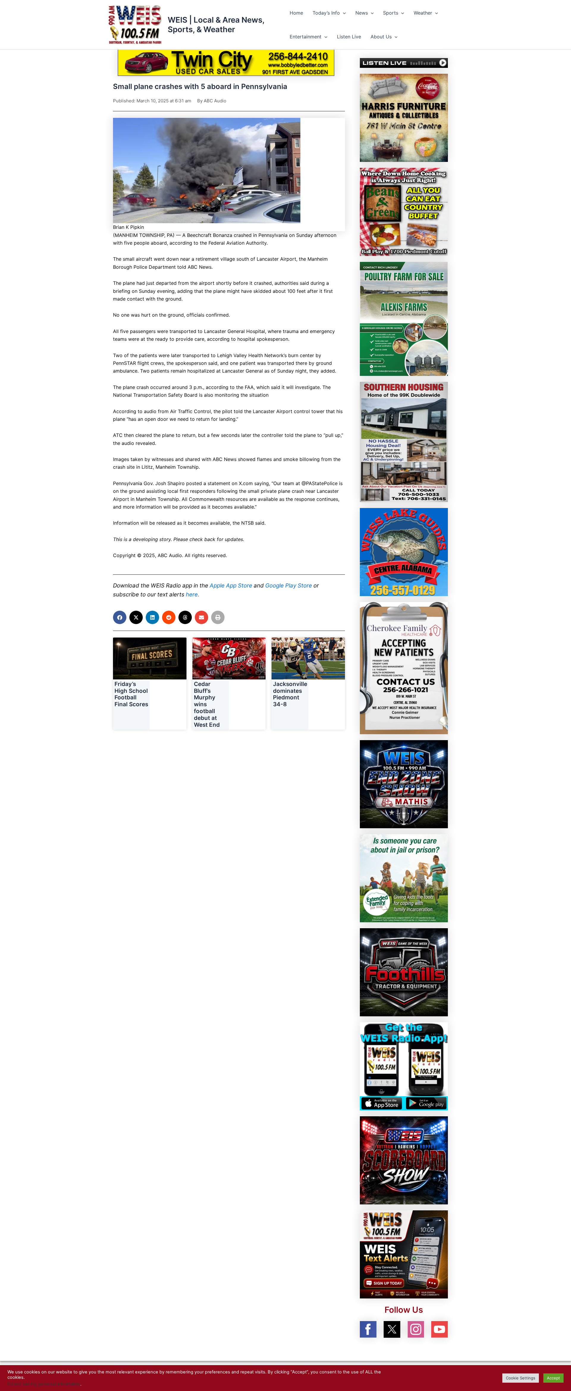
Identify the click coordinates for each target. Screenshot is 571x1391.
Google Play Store (288, 585)
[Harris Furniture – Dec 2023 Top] (404, 117)
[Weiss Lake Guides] (404, 551)
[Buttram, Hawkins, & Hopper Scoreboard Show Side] (404, 1160)
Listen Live (349, 37)
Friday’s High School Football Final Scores (131, 694)
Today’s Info (326, 13)
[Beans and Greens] (404, 211)
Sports (390, 13)
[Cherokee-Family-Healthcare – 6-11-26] (404, 668)
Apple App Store (231, 585)
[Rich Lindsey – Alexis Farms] (404, 318)
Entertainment (305, 37)
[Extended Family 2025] (404, 878)
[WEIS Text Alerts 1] (404, 1254)
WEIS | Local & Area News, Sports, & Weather (216, 24)
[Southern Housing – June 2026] (404, 441)
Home (296, 13)
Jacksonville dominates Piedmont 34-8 (290, 694)
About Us (381, 37)
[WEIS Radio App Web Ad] (404, 1066)
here (192, 594)
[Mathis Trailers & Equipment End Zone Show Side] (404, 784)
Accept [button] (553, 1378)
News (361, 13)
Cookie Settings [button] (520, 1378)
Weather (423, 13)
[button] (343, 13)
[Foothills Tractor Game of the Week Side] (404, 972)
